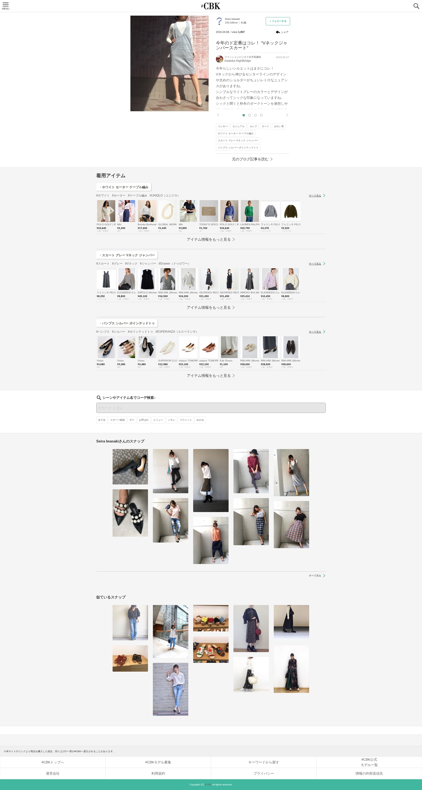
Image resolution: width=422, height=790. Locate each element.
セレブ (253, 126)
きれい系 (279, 126)
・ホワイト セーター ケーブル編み (123, 187)
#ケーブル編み (137, 195)
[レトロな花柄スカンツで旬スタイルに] (251, 674)
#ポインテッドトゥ (140, 331)
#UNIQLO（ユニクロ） (165, 195)
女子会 (102, 420)
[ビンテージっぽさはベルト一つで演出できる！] (170, 689)
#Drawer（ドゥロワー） (175, 263)
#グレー (117, 263)
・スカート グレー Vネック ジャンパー (127, 255)
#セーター (119, 195)
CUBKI (211, 6)
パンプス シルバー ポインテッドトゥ (238, 147)
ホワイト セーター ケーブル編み (235, 133)
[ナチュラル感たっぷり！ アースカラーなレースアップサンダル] (130, 658)
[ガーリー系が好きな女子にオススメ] (211, 618)
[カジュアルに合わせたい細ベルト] (130, 622)
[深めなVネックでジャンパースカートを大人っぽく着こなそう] (291, 622)
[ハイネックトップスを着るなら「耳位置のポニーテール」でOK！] (211, 480)
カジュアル (238, 126)
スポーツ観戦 (117, 420)
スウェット (186, 420)
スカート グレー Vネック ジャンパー (238, 140)
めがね (200, 420)
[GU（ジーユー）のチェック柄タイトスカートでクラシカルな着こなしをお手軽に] (251, 521)
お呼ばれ (144, 420)
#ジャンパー (148, 263)
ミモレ (171, 420)
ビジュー (158, 420)
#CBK (208, 784)
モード (265, 126)
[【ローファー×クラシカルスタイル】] (251, 628)
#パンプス (103, 331)
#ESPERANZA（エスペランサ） (177, 331)
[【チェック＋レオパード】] (291, 472)
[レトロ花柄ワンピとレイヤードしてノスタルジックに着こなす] (291, 669)
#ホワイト (103, 195)
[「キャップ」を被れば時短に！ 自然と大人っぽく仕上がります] (251, 471)
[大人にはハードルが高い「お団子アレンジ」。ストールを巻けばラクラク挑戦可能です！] (170, 471)
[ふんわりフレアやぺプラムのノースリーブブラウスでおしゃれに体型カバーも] (170, 631)
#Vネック (131, 263)
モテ (131, 420)
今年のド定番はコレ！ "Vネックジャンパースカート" (251, 45)
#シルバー (119, 331)
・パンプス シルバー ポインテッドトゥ (127, 323)
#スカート (103, 263)
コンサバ (223, 126)
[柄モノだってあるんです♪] (211, 649)
